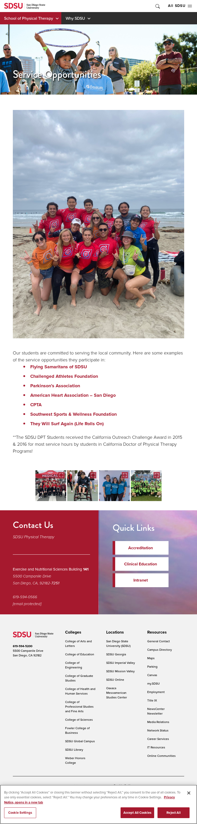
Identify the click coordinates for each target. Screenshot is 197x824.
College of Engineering (73, 664)
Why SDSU (75, 18)
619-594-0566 (25, 597)
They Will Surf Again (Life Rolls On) (67, 423)
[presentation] (72, 632)
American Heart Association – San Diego (73, 395)
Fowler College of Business (77, 730)
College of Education (79, 654)
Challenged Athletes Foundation (64, 376)
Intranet (140, 580)
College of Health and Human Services (80, 691)
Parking (152, 666)
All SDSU (176, 5)
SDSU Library (74, 749)
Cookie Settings (20, 812)
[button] (50, 485)
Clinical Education (140, 564)
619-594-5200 (22, 646)
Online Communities (161, 756)
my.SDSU (153, 683)
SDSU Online (115, 679)
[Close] (188, 793)
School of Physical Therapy (28, 18)
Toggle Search (157, 6)
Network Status (158, 730)
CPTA (36, 404)
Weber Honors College (75, 760)
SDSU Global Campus (80, 741)
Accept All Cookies (137, 812)
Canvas (152, 675)
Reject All (173, 812)
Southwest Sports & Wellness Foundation (73, 414)
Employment (156, 692)
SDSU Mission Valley (120, 671)
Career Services (158, 739)
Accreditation (140, 548)
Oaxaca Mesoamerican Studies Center (116, 692)
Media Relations (158, 722)
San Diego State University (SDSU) (118, 643)
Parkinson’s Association (55, 385)
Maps (151, 658)
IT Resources (156, 747)
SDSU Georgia (116, 654)
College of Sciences (79, 719)
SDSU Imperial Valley (120, 662)
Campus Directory (159, 649)
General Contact (158, 641)
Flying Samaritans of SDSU (58, 366)
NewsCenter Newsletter (156, 711)
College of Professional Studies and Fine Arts (79, 706)
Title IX (152, 700)
